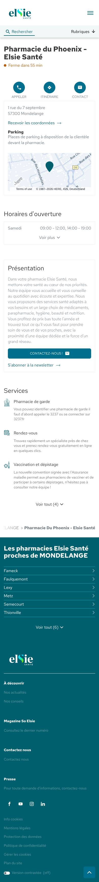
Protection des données (22, 837)
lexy (8, 587)
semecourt (14, 604)
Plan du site (13, 863)
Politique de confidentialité (25, 846)
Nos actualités (15, 693)
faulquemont (16, 579)
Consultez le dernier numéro (26, 731)
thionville (12, 612)
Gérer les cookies (17, 854)
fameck (11, 570)
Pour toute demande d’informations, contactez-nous (45, 788)
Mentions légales (17, 828)
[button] (90, 13)
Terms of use (24, 189)
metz (8, 595)
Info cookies (13, 819)
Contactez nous (16, 759)
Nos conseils (14, 701)
